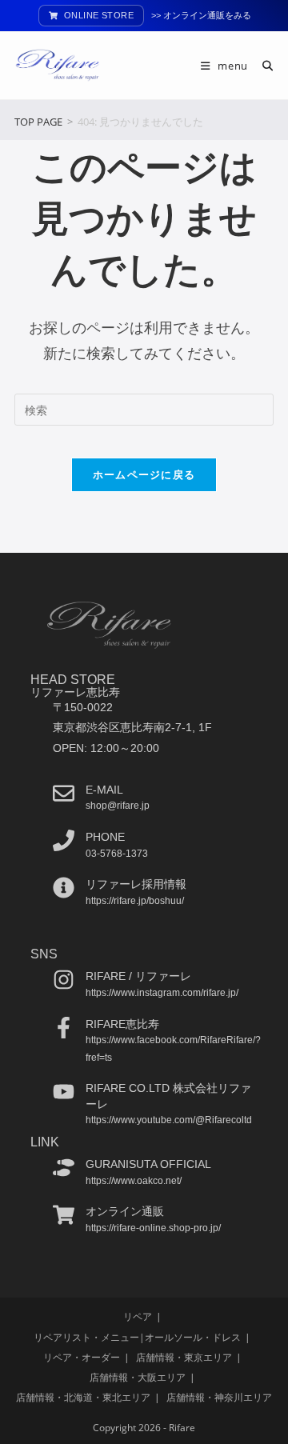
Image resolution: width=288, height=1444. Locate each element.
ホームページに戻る (144, 474)
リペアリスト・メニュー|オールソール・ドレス (137, 1337)
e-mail (104, 789)
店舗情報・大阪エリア (138, 1377)
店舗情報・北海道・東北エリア (83, 1397)
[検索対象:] (262, 65)
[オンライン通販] (63, 1215)
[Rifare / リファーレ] (63, 979)
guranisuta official (148, 1164)
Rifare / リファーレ (138, 976)
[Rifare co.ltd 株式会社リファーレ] (63, 1091)
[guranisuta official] (63, 1167)
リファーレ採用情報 (136, 884)
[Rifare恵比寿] (63, 1027)
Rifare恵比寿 (122, 1024)
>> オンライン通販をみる (201, 15)
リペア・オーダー (81, 1357)
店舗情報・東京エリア (184, 1357)
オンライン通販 (125, 1211)
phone (105, 836)
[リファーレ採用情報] (63, 887)
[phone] (63, 840)
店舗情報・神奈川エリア (219, 1397)
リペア (137, 1316)
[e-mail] (63, 793)
